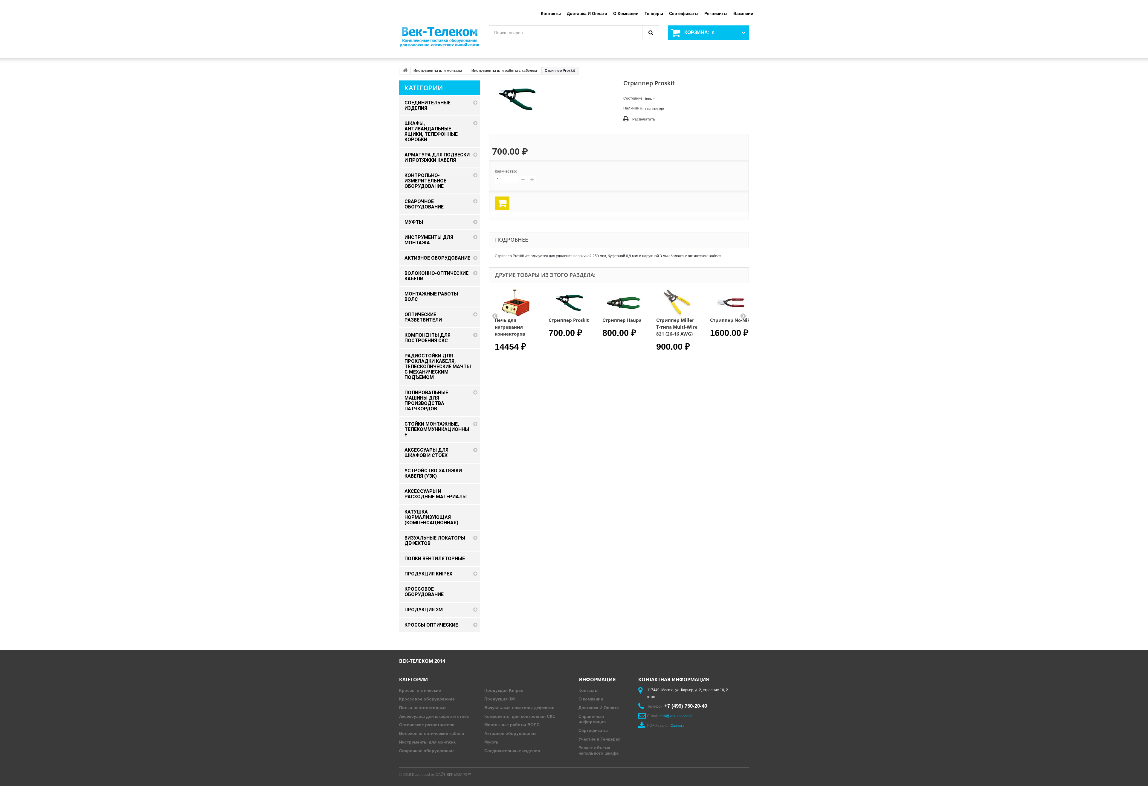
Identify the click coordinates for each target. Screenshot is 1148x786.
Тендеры (654, 13)
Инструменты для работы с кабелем (504, 70)
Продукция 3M (499, 699)
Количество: (506, 171)
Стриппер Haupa (622, 320)
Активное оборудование (510, 733)
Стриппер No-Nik (730, 320)
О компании (626, 13)
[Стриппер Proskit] (569, 303)
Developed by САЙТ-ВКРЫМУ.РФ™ (441, 775)
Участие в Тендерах (599, 739)
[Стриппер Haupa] (623, 303)
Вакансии (743, 13)
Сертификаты (683, 13)
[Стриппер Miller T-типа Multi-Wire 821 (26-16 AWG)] (677, 303)
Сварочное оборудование (427, 750)
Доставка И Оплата (598, 707)
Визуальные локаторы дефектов (519, 707)
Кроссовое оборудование (427, 699)
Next (743, 316)
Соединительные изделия (512, 750)
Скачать (677, 725)
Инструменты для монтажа (437, 70)
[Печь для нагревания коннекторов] (516, 303)
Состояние (632, 98)
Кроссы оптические (420, 690)
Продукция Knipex (503, 690)
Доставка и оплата (587, 13)
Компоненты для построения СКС (519, 716)
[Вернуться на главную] (405, 70)
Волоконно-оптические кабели (431, 733)
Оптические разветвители (427, 724)
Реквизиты (715, 13)
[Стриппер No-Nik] (731, 303)
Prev (495, 316)
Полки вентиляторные (423, 707)
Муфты (492, 742)
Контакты (551, 13)
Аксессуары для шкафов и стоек (434, 716)
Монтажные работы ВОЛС (512, 724)
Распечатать (643, 119)
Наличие (631, 108)
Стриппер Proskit (569, 320)
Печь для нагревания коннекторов (510, 327)
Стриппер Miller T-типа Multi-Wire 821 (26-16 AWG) (676, 327)
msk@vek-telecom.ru (677, 716)
